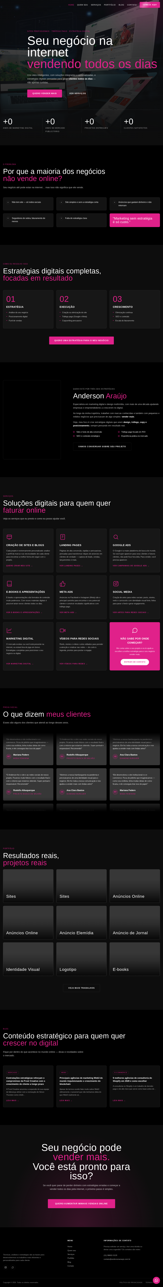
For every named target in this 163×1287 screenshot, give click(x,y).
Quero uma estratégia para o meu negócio (81, 340)
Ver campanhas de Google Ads (130, 566)
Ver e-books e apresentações (23, 612)
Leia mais (11, 1100)
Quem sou (82, 5)
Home (71, 5)
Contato (132, 5)
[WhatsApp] (12, 1267)
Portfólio (110, 5)
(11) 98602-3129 (110, 1255)
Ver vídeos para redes (72, 664)
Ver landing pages (70, 566)
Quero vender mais (44, 93)
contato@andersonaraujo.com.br (117, 1259)
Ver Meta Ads (67, 612)
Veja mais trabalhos (81, 988)
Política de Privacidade (131, 1282)
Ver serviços (77, 93)
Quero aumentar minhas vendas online (81, 1204)
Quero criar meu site (18, 566)
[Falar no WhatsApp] (156, 1280)
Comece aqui (150, 5)
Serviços (96, 5)
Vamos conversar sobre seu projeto (102, 446)
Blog (121, 5)
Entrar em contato (135, 662)
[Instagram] (5, 1267)
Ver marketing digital (18, 664)
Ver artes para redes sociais (129, 612)
